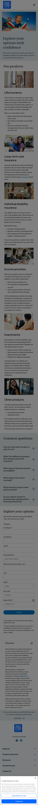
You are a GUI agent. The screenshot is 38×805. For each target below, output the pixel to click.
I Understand (19, 801)
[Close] (35, 778)
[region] (19, 790)
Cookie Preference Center (19, 795)
